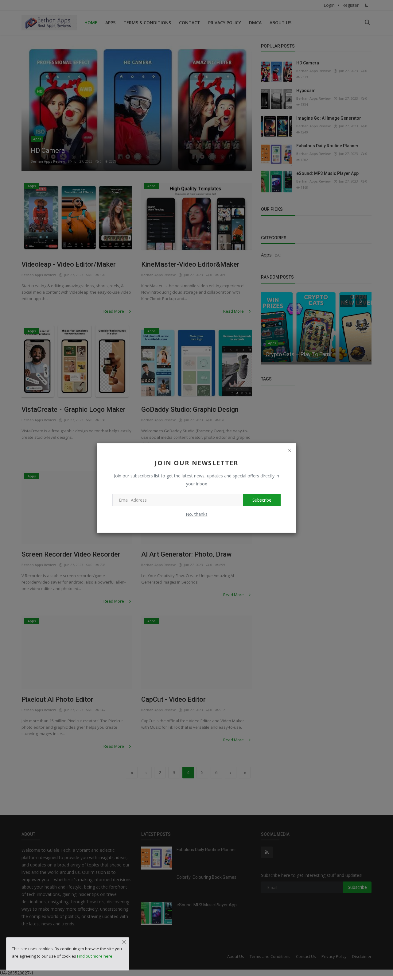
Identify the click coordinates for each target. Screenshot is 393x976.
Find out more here (94, 956)
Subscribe (261, 500)
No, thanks (197, 514)
